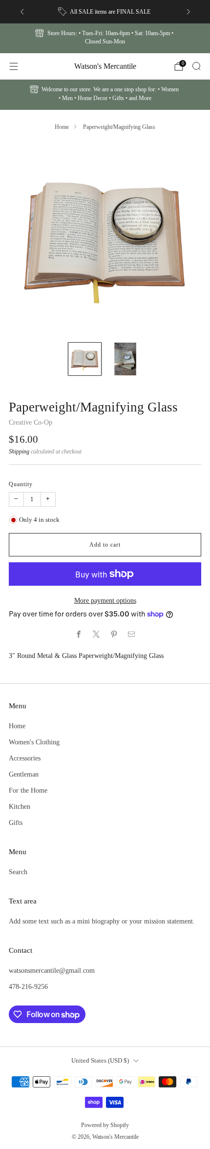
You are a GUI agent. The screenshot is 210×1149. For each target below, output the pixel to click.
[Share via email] (131, 634)
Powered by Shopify (105, 1125)
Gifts (15, 822)
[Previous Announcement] (22, 12)
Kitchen (19, 806)
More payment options (105, 600)
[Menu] (14, 66)
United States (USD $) (100, 1060)
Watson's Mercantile (105, 66)
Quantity (21, 484)
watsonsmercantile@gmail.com (52, 970)
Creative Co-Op (30, 422)
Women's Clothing (34, 742)
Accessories (25, 758)
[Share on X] (96, 634)
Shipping (19, 451)
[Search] (196, 66)
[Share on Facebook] (78, 634)
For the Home (28, 790)
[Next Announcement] (188, 12)
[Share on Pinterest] (113, 634)
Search (18, 872)
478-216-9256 (28, 986)
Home (62, 126)
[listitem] (105, 11)
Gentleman (24, 774)
